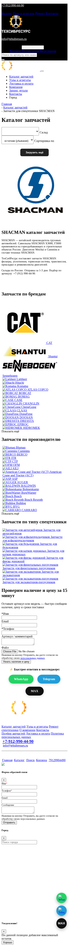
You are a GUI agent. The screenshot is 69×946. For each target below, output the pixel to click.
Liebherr (22, 379)
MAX (34, 691)
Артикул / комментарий (17, 636)
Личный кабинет (33, 47)
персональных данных (33, 658)
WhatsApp (21, 679)
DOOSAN (26, 417)
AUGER (22, 482)
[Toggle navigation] (42, 71)
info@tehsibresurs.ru (14, 39)
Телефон (7, 790)
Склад (44, 132)
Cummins (24, 451)
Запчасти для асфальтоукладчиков (32, 538)
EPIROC (23, 424)
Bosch (18, 496)
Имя (4, 783)
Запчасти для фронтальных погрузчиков (28, 568)
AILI (15, 468)
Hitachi (19, 382)
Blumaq (20, 447)
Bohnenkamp (31, 489)
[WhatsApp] (61, 898)
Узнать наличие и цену (16, 661)
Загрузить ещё (34, 152)
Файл (5, 647)
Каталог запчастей (21, 76)
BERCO (22, 454)
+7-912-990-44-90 (13, 5)
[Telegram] (61, 910)
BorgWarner (28, 492)
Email (5, 621)
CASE (18, 400)
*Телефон (8, 628)
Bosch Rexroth (34, 499)
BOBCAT (25, 393)
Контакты (52, 13)
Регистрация (48, 51)
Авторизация (30, 51)
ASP (15, 478)
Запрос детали (18, 90)
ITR (13, 458)
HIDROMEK (31, 427)
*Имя (5, 613)
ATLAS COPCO (37, 389)
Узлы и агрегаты (23, 13)
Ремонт (40, 13)
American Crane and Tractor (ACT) (32, 473)
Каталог (7, 13)
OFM (16, 465)
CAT (49, 342)
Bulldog (21, 503)
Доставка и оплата (21, 83)
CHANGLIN (31, 403)
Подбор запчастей (13, 733)
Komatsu (22, 386)
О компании (27, 730)
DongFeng (25, 414)
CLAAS (22, 410)
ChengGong (28, 407)
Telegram (49, 679)
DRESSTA (27, 421)
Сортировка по (44, 140)
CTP (15, 461)
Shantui (53, 356)
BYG (16, 506)
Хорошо (7, 942)
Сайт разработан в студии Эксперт (20, 752)
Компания (15, 87)
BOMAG (24, 396)
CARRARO (29, 510)
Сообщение (8, 804)
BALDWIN (28, 485)
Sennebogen (9, 375)
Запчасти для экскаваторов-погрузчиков (28, 582)
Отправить (9, 822)
